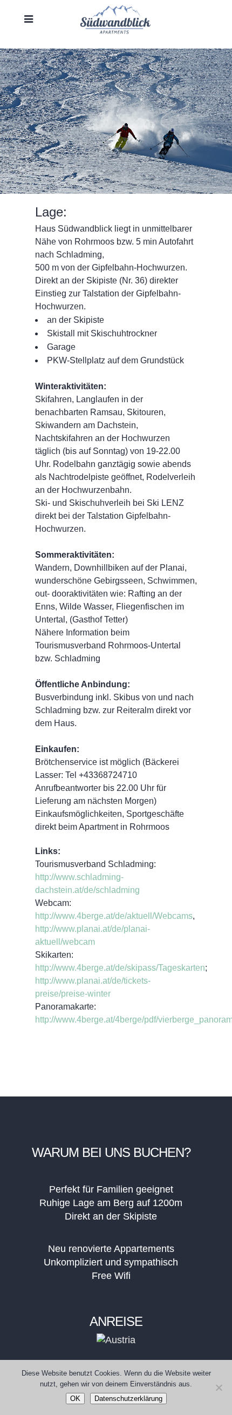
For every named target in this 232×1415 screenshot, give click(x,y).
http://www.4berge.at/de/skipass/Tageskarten (120, 967)
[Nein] (218, 1387)
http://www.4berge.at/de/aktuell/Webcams (114, 915)
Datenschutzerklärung (128, 1398)
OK (75, 1398)
